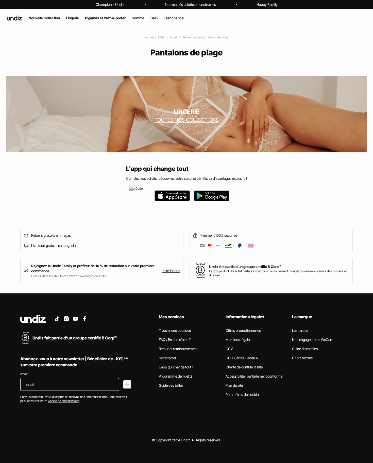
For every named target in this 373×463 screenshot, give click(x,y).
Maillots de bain (168, 37)
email (24, 374)
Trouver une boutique (175, 330)
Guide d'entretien (305, 349)
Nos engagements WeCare (312, 339)
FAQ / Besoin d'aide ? (175, 339)
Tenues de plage (193, 37)
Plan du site (234, 385)
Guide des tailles (171, 385)
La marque (300, 330)
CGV (229, 349)
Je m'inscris (171, 270)
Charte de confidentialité (244, 367)
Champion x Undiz (110, 4)
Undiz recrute (302, 358)
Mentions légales (238, 339)
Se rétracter (167, 358)
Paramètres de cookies (243, 394)
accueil (149, 37)
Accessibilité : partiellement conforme (254, 376)
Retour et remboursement (178, 349)
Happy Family (267, 4)
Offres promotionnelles (243, 330)
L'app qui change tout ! (176, 367)
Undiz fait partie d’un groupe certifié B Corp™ (245, 266)
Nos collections (218, 37)
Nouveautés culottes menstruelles (190, 4)
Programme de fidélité (175, 376)
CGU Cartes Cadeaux (242, 358)
